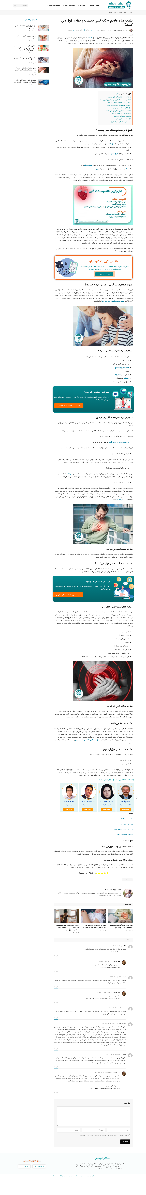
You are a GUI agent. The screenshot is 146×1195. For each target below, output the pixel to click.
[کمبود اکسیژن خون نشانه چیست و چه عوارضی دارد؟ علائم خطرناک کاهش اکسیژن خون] (66, 916)
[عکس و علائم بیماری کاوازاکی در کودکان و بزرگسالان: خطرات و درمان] (93, 916)
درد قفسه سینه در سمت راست (119, 442)
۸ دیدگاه (88, 30)
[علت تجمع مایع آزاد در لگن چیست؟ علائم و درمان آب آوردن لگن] (120, 916)
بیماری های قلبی (127, 880)
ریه (96, 169)
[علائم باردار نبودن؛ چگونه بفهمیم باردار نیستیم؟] (43, 60)
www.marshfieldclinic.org (123, 829)
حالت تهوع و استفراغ (122, 367)
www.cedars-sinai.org (125, 834)
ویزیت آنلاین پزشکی (54, 5)
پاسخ (56, 956)
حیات (124, 946)
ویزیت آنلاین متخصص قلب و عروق (87, 740)
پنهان (117, 94)
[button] (57, 797)
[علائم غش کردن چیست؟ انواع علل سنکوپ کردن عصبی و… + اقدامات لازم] (43, 82)
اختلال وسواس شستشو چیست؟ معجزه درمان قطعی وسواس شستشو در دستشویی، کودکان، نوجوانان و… (24, 48)
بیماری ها (82, 5)
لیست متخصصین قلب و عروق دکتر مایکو (116, 779)
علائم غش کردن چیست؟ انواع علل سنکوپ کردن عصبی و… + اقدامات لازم (25, 81)
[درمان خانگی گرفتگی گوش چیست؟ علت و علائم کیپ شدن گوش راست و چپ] (43, 70)
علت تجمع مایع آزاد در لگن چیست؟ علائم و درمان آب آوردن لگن (121, 926)
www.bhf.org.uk (127, 818)
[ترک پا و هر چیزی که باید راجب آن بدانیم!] (43, 38)
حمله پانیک (88, 165)
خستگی (126, 378)
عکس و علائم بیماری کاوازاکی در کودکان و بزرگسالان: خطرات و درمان (94, 926)
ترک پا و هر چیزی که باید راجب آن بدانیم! (26, 37)
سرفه (127, 169)
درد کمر (69, 474)
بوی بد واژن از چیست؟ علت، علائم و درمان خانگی (25, 27)
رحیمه (124, 977)
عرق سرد (120, 499)
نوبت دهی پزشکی (70, 5)
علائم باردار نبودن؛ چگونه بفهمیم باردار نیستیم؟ (25, 59)
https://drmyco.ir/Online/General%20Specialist (105, 1088)
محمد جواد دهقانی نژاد (119, 30)
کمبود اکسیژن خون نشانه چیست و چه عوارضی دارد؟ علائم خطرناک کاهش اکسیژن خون (67, 927)
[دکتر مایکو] (120, 5)
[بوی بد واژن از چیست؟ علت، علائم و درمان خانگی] (43, 28)
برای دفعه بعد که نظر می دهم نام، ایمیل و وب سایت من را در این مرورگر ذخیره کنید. (103, 1135)
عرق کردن (114, 153)
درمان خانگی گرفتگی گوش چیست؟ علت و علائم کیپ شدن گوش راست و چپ (25, 70)
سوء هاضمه (110, 144)
